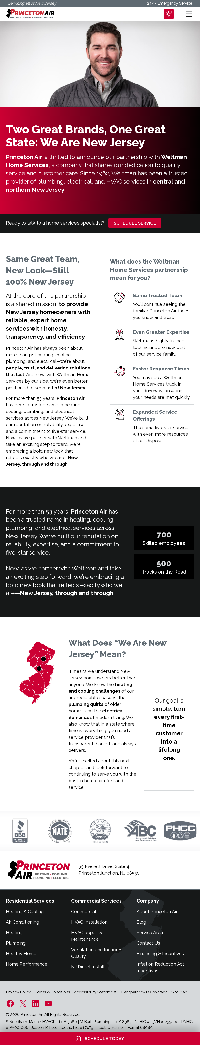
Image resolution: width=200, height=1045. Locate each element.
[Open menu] (189, 14)
